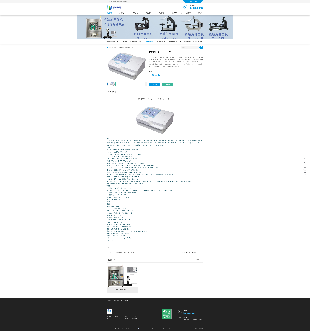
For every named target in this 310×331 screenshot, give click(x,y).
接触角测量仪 (124, 41)
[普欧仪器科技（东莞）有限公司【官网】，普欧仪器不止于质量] (114, 7)
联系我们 (196, 1)
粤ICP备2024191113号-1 (159, 329)
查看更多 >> (199, 260)
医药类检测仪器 (173, 41)
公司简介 (121, 13)
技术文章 (174, 13)
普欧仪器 (201, 329)
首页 (115, 47)
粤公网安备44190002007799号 (146, 329)
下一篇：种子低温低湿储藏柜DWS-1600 (192, 252)
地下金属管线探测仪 (185, 41)
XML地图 (168, 329)
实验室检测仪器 (136, 41)
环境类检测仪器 (149, 41)
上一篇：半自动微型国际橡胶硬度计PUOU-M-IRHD (121, 252)
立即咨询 (154, 84)
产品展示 (148, 13)
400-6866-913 (305, 159)
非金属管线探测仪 (197, 41)
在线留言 (190, 1)
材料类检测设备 (161, 41)
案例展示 (161, 13)
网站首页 (109, 13)
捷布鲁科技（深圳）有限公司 (120, 300)
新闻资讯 (135, 13)
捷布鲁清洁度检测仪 (112, 41)
